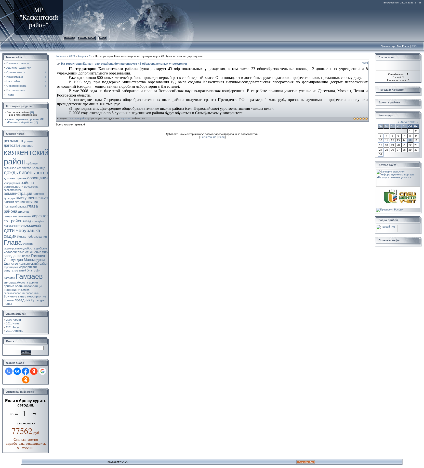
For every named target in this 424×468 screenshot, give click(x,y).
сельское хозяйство (17, 168)
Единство (11, 263)
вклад (27, 221)
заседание (12, 256)
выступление (28, 198)
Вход (102, 37)
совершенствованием (17, 216)
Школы (9, 300)
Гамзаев (29, 276)
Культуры (38, 300)
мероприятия (28, 267)
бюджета (22, 282)
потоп (42, 172)
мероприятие (36, 296)
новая (26, 256)
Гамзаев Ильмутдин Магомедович (25, 258)
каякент (38, 194)
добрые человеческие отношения (25, 250)
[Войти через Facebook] (25, 371)
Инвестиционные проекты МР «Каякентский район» (25, 121)
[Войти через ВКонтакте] (17, 371)
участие (28, 244)
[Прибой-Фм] (387, 226)
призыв (9, 286)
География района (18, 112)
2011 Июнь (12, 323)
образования (37, 236)
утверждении (12, 183)
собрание (10, 290)
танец (22, 296)
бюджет (22, 236)
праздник (22, 300)
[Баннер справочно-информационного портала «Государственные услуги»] (398, 171)
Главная (69, 37)
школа (23, 211)
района (27, 183)
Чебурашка (27, 230)
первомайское (13, 189)
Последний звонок (15, 206)
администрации (18, 193)
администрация (15, 178)
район (16, 220)
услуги (28, 141)
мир (45, 252)
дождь (11, 172)
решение (27, 146)
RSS (414, 46)
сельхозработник (14, 293)
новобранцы (33, 286)
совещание (38, 177)
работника (32, 293)
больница (38, 168)
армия (33, 282)
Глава (13, 242)
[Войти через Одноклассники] (25, 379)
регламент (14, 140)
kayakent (125, 118)
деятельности (13, 186)
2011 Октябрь (14, 330)
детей (22, 270)
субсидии (32, 163)
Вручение (10, 296)
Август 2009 (407, 122)
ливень (27, 172)
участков (23, 289)
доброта (29, 248)
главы (8, 304)
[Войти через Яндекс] (34, 371)
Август (82, 56)
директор (40, 216)
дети (9, 230)
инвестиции (29, 202)
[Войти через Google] (42, 371)
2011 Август (13, 327)
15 (90, 56)
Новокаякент (12, 225)
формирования (13, 248)
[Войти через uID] (9, 371)
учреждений (30, 225)
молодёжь (38, 221)
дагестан (12, 145)
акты (18, 201)
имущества (31, 186)
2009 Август (13, 319)
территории (11, 267)
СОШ (7, 221)
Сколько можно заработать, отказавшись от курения (26, 443)
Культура (9, 198)
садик (10, 236)
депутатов (11, 270)
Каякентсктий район (33, 263)
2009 (72, 56)
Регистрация (86, 37)
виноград (10, 282)
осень (19, 286)
